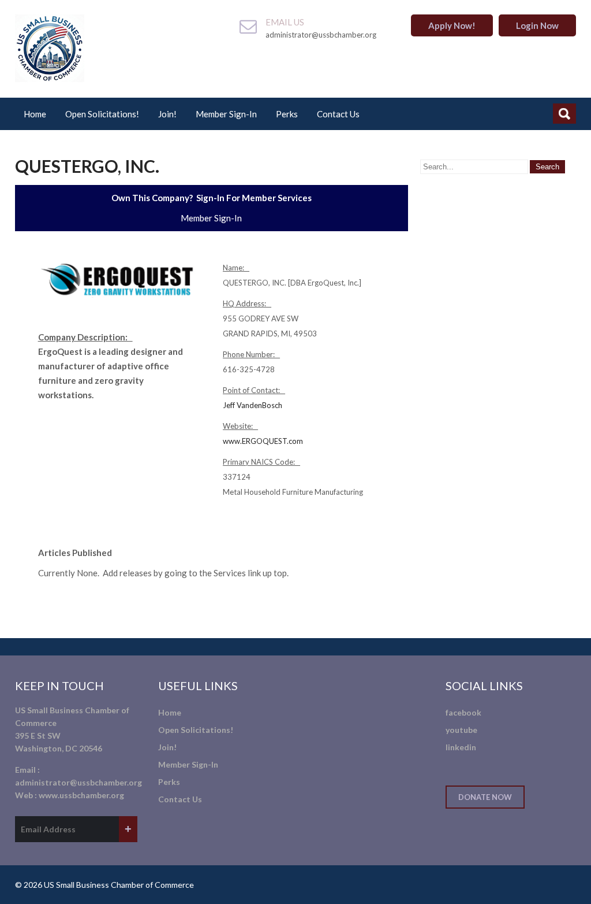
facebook (463, 712)
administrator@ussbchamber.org (78, 782)
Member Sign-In (226, 114)
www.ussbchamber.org (81, 795)
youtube (461, 730)
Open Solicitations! (102, 114)
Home (35, 114)
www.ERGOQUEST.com (263, 441)
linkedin (461, 747)
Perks (287, 114)
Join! (167, 114)
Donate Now (485, 797)
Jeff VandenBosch (252, 405)
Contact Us (338, 114)
